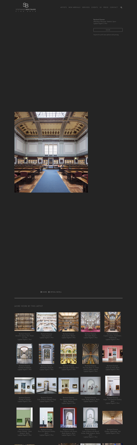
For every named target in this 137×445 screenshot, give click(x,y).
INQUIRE (108, 29)
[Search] (121, 7)
